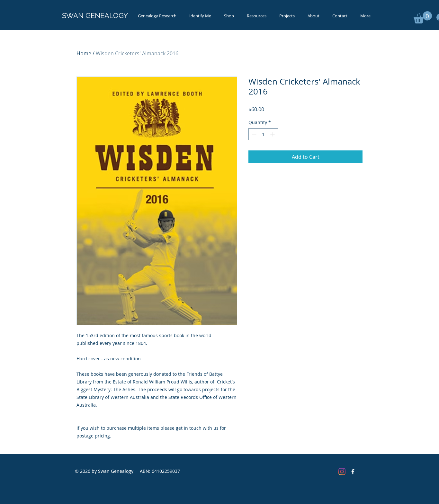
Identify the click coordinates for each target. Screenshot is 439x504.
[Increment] (273, 134)
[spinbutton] (263, 134)
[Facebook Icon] (352, 471)
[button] (423, 17)
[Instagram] (341, 471)
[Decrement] (253, 134)
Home (83, 53)
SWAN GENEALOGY (95, 15)
